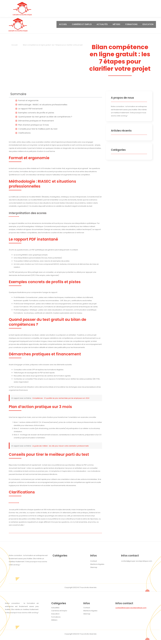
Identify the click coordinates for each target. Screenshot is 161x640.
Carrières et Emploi (82, 24)
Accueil (63, 24)
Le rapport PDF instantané (30, 108)
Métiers (116, 24)
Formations (131, 24)
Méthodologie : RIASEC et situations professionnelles (42, 104)
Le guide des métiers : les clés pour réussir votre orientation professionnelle (60, 446)
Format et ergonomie (28, 100)
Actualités (102, 24)
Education (148, 24)
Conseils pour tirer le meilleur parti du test (37, 128)
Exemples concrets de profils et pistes (36, 112)
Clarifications (24, 133)
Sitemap (86, 614)
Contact (86, 607)
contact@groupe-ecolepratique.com (130, 607)
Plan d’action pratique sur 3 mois (33, 124)
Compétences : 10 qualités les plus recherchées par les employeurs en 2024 (60, 398)
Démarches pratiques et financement (36, 120)
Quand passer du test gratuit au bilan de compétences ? (45, 116)
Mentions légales (90, 610)
